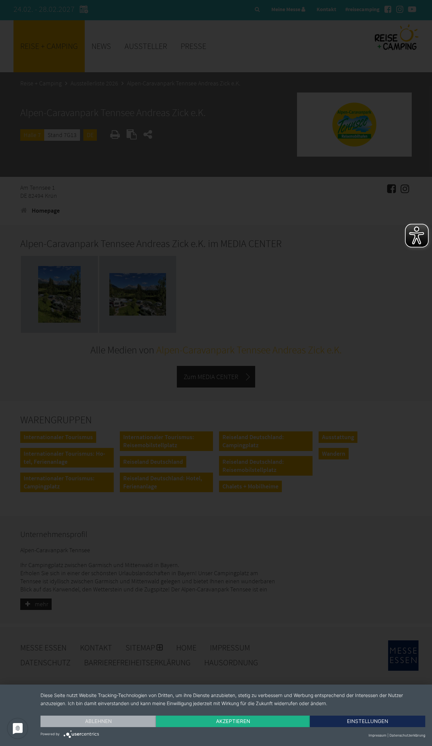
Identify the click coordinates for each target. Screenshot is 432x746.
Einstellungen (367, 721)
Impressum (377, 735)
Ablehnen (98, 721)
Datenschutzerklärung (407, 735)
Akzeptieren (233, 721)
